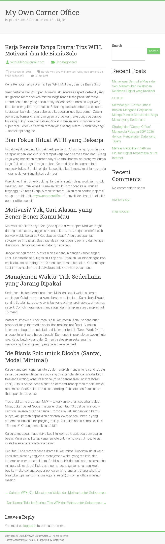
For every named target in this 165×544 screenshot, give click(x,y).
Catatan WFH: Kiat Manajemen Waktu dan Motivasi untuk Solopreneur (55, 493)
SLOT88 (117, 98)
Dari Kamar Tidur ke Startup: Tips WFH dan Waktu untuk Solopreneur (56, 503)
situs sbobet (120, 211)
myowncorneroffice (47, 196)
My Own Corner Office (42, 12)
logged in (29, 526)
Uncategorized (66, 62)
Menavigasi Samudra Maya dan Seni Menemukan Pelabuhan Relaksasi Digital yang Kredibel (134, 86)
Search (117, 46)
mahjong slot (121, 199)
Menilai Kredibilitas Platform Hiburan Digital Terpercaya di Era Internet (134, 153)
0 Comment (41, 76)
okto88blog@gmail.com (27, 62)
